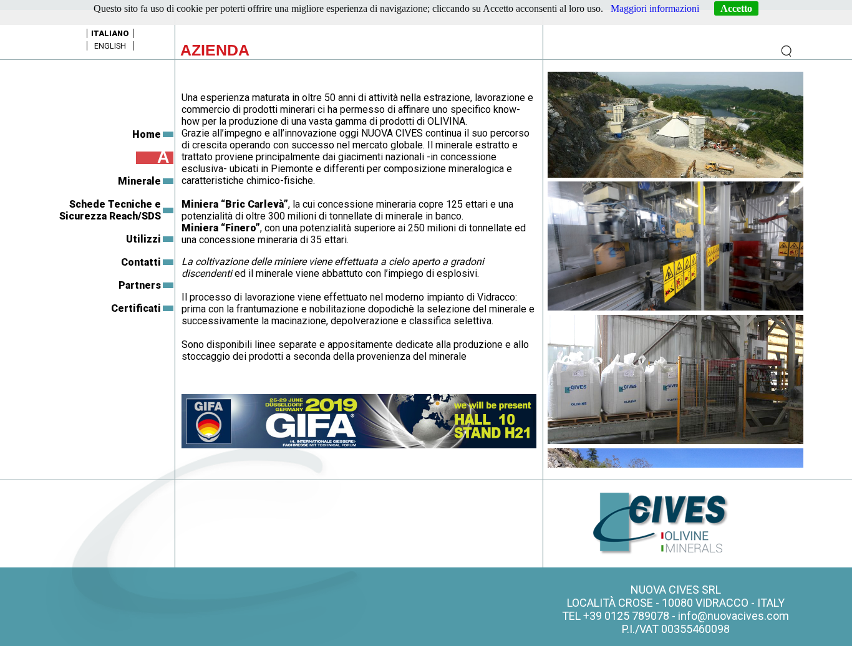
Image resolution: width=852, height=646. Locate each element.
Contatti (141, 262)
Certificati (136, 308)
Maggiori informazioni (655, 8)
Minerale (139, 181)
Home (146, 134)
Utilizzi (143, 239)
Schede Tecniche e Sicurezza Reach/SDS (110, 210)
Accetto (736, 8)
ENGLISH (110, 46)
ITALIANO (110, 33)
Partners (140, 285)
